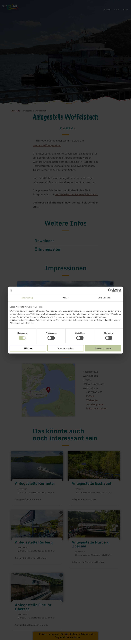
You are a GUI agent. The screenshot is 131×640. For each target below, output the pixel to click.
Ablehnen (28, 348)
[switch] (51, 338)
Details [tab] (65, 298)
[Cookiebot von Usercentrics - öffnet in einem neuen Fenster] (110, 290)
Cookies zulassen (103, 348)
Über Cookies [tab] (104, 298)
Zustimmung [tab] (27, 298)
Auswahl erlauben (65, 348)
